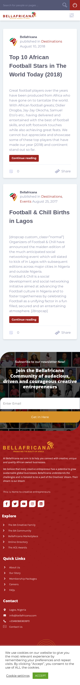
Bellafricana (28, 37)
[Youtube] (24, 503)
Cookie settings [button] (18, 676)
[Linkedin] (41, 503)
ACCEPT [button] (40, 675)
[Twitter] (15, 503)
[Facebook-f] (6, 503)
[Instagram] (32, 503)
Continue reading (24, 158)
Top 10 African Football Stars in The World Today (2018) (37, 66)
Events (25, 201)
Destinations (51, 41)
